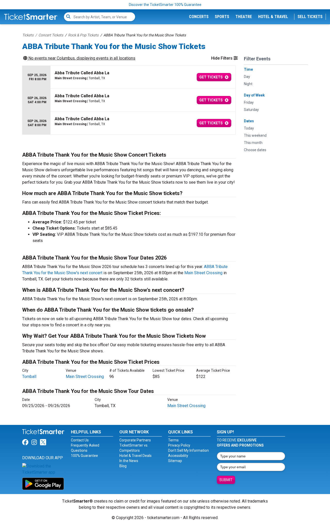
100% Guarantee (84, 456)
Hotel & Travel (273, 16)
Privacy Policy (179, 445)
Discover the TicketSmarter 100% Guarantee (165, 5)
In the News (128, 461)
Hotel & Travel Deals (135, 456)
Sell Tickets (310, 16)
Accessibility (178, 456)
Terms (173, 440)
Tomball (29, 376)
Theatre (243, 16)
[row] (129, 77)
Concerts (199, 16)
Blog (123, 466)
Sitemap (175, 461)
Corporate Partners (135, 440)
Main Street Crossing (203, 272)
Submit (226, 480)
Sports (222, 16)
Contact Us (80, 440)
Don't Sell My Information (188, 450)
